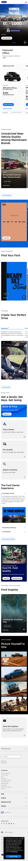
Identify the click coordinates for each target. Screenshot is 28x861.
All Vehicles (4, 770)
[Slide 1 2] (14, 302)
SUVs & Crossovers (5, 773)
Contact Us (3, 841)
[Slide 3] (15, 381)
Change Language (8, 832)
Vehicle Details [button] (5, 629)
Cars (2, 776)
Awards (3, 788)
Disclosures (6, 748)
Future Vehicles (5, 782)
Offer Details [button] (5, 112)
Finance (3, 798)
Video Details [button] (5, 297)
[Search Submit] (2, 756)
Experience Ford (6, 802)
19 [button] (8, 499)
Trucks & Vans (4, 775)
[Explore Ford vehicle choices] (14, 704)
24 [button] (25, 333)
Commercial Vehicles (6, 780)
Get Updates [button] (7, 812)
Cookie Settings (13, 856)
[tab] (12, 328)
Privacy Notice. (14, 851)
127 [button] (1, 336)
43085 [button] (4, 57)
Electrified (3, 778)
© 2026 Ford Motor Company (6, 836)
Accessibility (3, 843)
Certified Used (4, 783)
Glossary (2, 839)
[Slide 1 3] (15, 302)
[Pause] (24, 42)
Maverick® (4, 763)
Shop (2, 794)
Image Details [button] (6, 521)
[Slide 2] (14, 381)
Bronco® (3, 761)
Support (3, 806)
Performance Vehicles (6, 787)
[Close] (22, 839)
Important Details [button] (6, 185)
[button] (13, 42)
